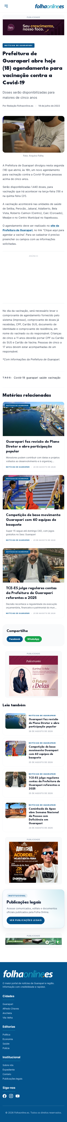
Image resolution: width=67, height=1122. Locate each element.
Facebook (14, 639)
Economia (8, 1039)
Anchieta (7, 1013)
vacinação (54, 377)
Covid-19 (19, 377)
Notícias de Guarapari (19, 45)
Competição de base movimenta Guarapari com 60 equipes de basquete (33, 520)
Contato (7, 1074)
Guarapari (8, 1004)
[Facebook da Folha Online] (5, 1096)
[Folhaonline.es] (49, 6)
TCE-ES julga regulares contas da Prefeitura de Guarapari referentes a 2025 (31, 593)
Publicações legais (12, 1078)
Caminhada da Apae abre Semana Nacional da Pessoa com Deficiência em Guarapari (44, 816)
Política (6, 1034)
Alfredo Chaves (11, 1008)
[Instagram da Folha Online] (11, 1096)
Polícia (6, 1048)
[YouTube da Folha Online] (18, 1096)
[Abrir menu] (6, 6)
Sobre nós (8, 1065)
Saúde (6, 1043)
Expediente (9, 1069)
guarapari (32, 377)
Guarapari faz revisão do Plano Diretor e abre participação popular (32, 446)
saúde (43, 377)
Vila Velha (8, 1017)
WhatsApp (33, 639)
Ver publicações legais (26, 920)
